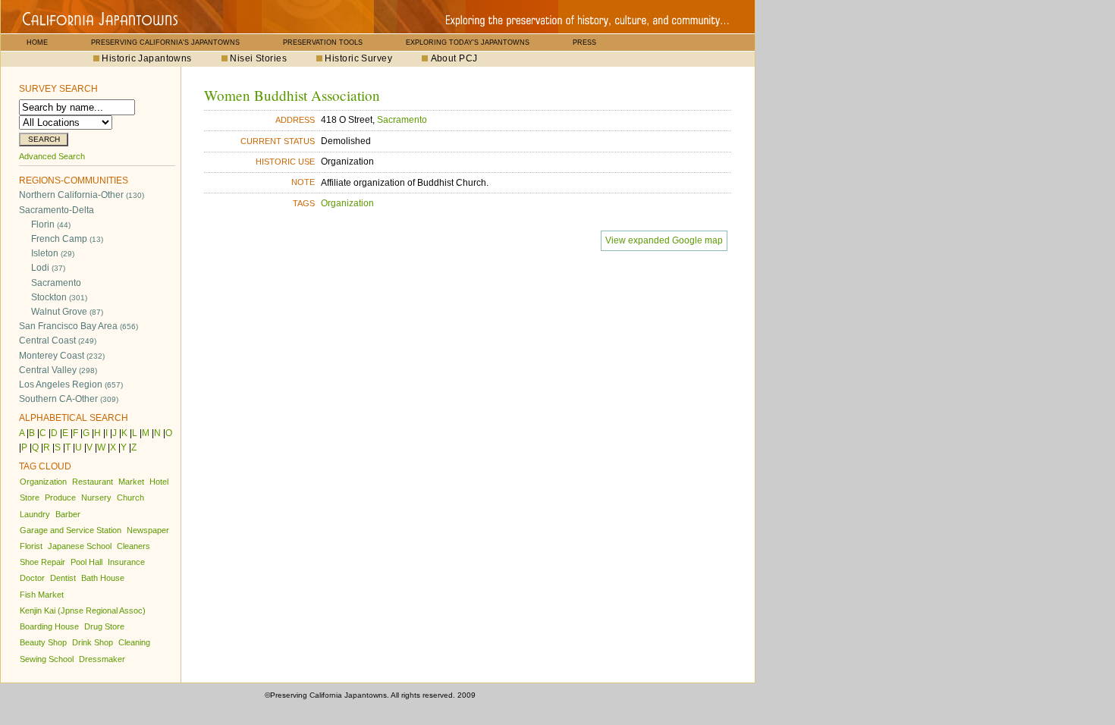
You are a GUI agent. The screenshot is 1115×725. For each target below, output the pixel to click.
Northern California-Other (81, 195)
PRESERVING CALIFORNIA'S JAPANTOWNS (165, 42)
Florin (51, 224)
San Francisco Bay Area (78, 326)
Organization (43, 481)
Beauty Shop (43, 642)
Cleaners (133, 546)
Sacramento (56, 283)
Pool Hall (86, 562)
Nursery (96, 497)
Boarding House (49, 626)
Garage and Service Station (70, 530)
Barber (67, 514)
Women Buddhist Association (292, 95)
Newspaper (148, 530)
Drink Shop (92, 642)
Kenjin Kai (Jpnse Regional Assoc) (83, 610)
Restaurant (92, 481)
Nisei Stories (258, 58)
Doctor (32, 577)
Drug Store (104, 626)
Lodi (48, 267)
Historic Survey (358, 58)
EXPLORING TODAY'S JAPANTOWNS (467, 42)
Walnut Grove (67, 311)
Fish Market (42, 594)
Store (29, 497)
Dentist (63, 577)
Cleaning (134, 642)
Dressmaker (102, 659)
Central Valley (58, 370)
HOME (37, 42)
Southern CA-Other (68, 399)
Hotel (158, 481)
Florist (31, 546)
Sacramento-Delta (56, 210)
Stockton (59, 297)
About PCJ (454, 58)
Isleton (52, 253)
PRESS (584, 42)
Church (130, 497)
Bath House (102, 577)
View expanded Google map (664, 240)
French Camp (67, 239)
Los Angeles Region (71, 384)
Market (131, 481)
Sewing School (47, 659)
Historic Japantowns (146, 58)
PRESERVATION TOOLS (323, 42)
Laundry (35, 514)
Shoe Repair (42, 562)
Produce (60, 497)
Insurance (126, 562)
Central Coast (57, 340)
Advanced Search (52, 156)
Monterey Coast (62, 355)
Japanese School (80, 546)
